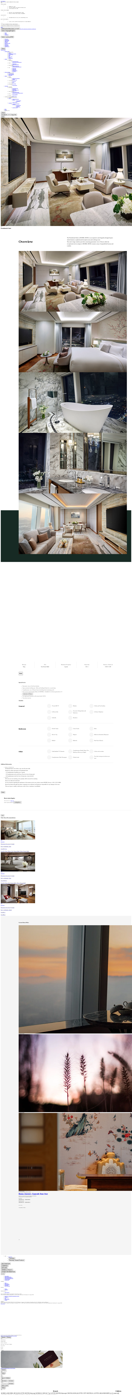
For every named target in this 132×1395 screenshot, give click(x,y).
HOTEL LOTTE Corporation (9, 1277)
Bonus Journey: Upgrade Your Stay (33, 1194)
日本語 (6, 33)
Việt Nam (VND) (7, 46)
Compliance (6, 1289)
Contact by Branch (7, 1279)
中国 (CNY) (6, 41)
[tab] (3, 1337)
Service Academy (7, 1284)
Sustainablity (6, 1285)
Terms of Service (7, 1292)
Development (6, 1283)
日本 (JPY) (6, 44)
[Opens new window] (4, 1307)
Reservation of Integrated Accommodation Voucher (12, 1296)
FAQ (5, 1298)
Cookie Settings (7, 1299)
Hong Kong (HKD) (7, 43)
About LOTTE (7, 1276)
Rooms (6, 109)
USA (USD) (6, 45)
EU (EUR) (6, 42)
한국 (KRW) (6, 39)
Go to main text (3, 1)
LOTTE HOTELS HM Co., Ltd (9, 1278)
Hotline (6, 1288)
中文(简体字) (6, 34)
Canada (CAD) (7, 40)
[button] (66, 1341)
